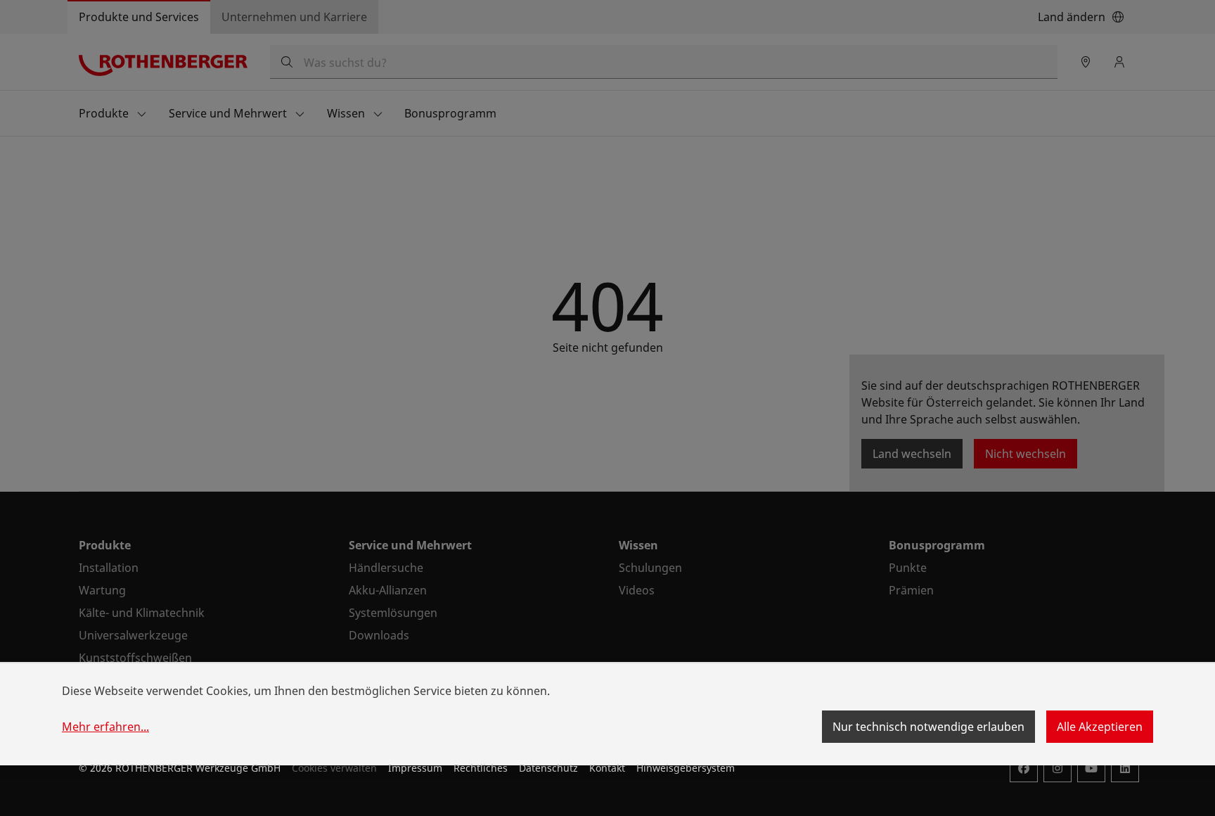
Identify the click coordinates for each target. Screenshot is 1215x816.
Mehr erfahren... (105, 726)
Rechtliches (481, 767)
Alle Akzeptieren (1100, 726)
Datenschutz (548, 767)
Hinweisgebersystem (685, 767)
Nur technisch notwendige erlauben (928, 726)
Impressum (415, 767)
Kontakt (607, 767)
